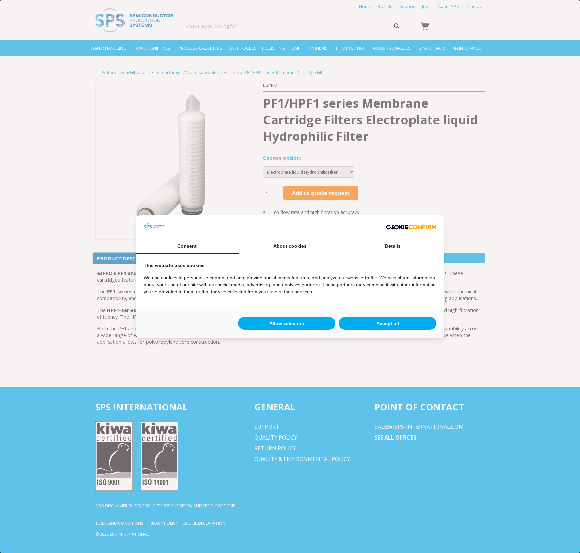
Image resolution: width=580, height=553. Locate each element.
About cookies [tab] (290, 246)
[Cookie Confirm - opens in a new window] (411, 227)
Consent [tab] (187, 246)
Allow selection (286, 323)
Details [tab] (393, 246)
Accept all (387, 323)
